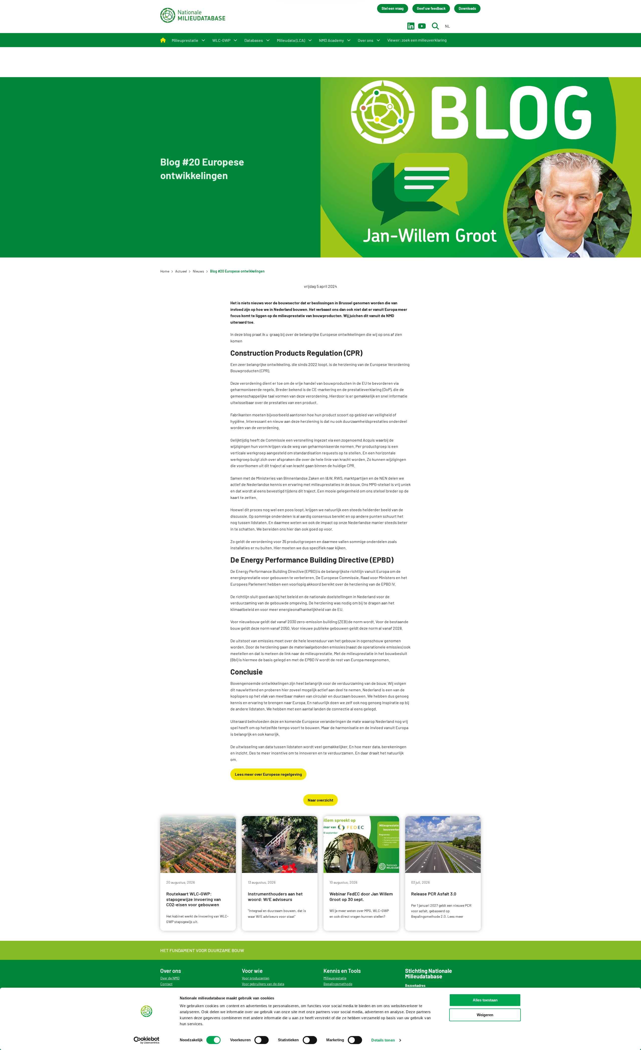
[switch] (261, 1040)
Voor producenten (255, 978)
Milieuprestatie (335, 978)
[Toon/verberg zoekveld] (435, 26)
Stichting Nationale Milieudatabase (192, 15)
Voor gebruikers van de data (263, 984)
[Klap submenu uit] (203, 40)
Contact (166, 984)
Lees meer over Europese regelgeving (268, 774)
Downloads (467, 8)
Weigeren (485, 1015)
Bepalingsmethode (338, 984)
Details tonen (383, 1040)
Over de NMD (170, 978)
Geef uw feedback (431, 8)
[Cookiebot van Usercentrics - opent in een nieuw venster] (147, 1040)
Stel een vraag (393, 8)
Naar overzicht (320, 800)
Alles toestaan (485, 1000)
